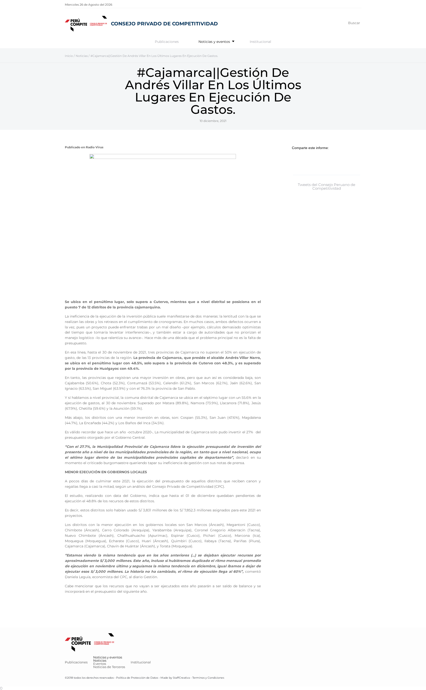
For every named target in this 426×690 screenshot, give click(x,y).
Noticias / (82, 56)
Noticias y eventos (214, 41)
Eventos (99, 664)
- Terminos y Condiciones (207, 677)
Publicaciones (167, 41)
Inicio (69, 56)
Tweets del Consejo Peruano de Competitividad (326, 186)
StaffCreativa (181, 677)
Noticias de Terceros (109, 667)
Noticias (99, 660)
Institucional (260, 41)
